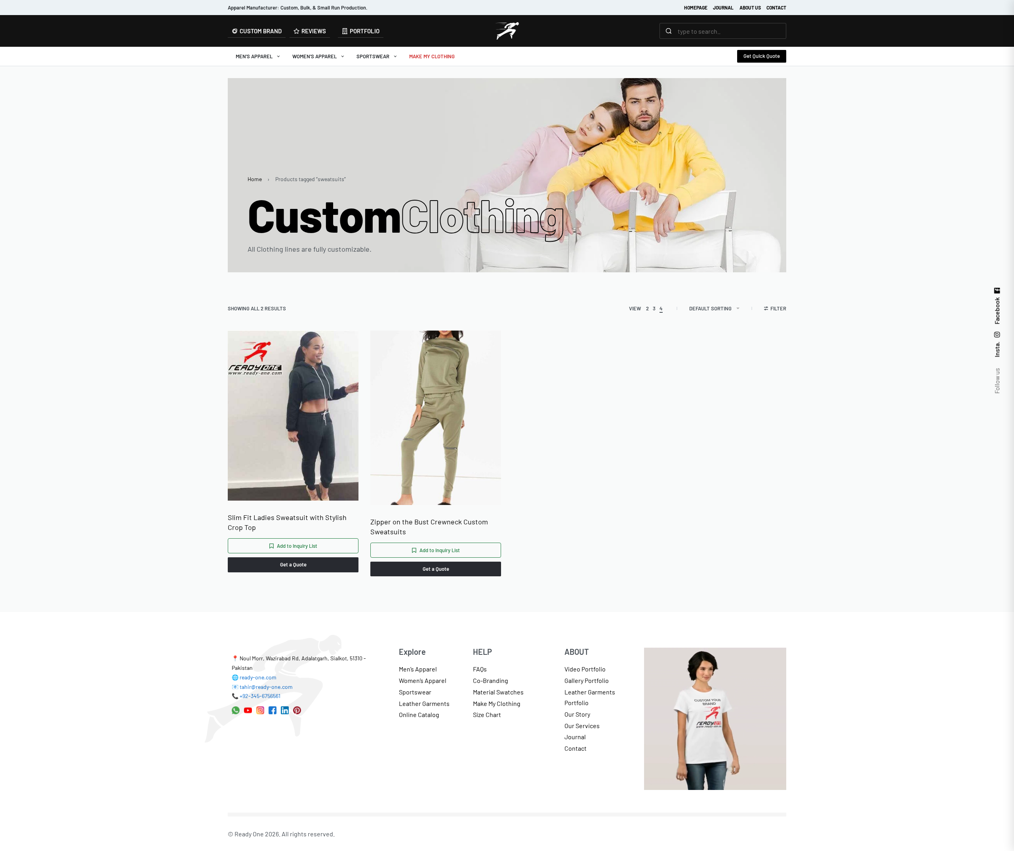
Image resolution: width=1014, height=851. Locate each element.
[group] (435, 418)
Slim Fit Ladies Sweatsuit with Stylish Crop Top (287, 522)
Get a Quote (293, 564)
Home (255, 179)
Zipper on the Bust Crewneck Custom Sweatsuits (429, 526)
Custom (406, 214)
